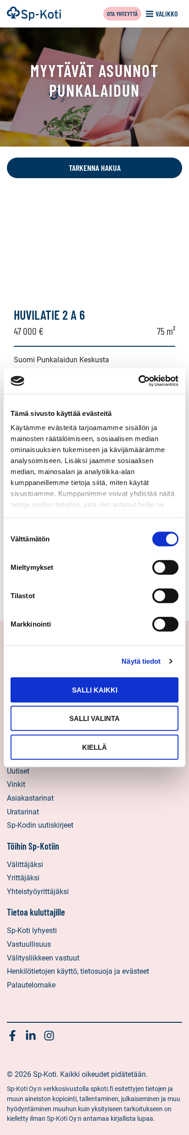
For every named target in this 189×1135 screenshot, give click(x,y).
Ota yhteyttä (122, 13)
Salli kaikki (94, 689)
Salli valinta (94, 718)
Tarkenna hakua (95, 168)
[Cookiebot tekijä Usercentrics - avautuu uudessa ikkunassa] (138, 381)
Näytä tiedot (141, 661)
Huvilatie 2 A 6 (49, 314)
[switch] (165, 567)
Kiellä (94, 747)
